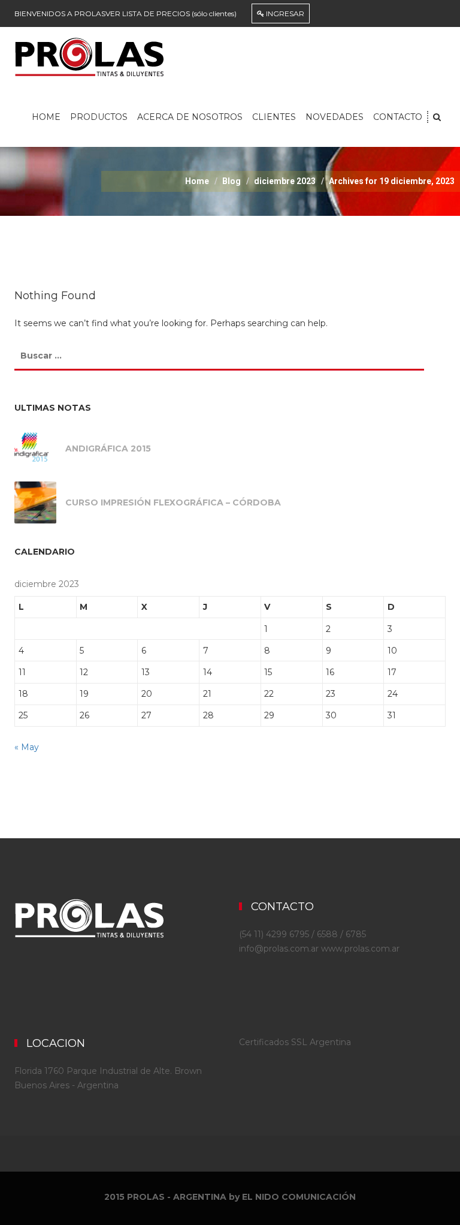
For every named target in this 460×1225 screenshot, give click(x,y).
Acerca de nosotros (190, 117)
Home (46, 117)
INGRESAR (284, 13)
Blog (231, 181)
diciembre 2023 (285, 181)
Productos (99, 117)
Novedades (334, 117)
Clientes (274, 117)
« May (26, 747)
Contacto (397, 117)
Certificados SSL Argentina (295, 1042)
